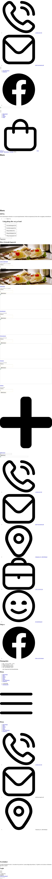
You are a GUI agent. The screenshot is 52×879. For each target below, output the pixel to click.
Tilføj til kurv (3, 239)
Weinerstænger (3, 336)
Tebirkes (1, 385)
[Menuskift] (0, 68)
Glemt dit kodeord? (4, 876)
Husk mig (3, 873)
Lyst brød (11, 151)
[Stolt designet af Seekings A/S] (1, 686)
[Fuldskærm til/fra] (3, 877)
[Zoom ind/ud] (4, 877)
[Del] (1, 877)
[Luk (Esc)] (0, 877)
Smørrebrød (2, 286)
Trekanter (2, 360)
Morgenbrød (6, 151)
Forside (1, 151)
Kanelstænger (3, 311)
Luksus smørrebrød (4, 261)
